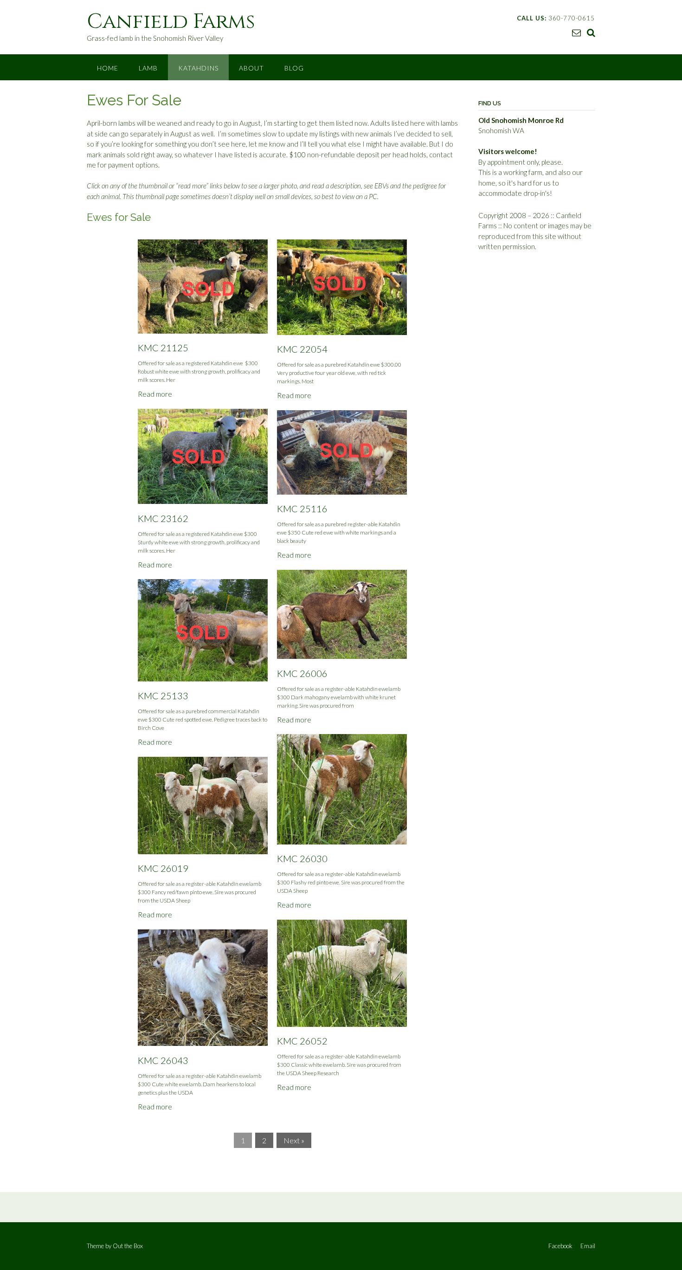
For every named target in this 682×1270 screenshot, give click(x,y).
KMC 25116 (302, 508)
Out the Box (128, 1246)
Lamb (148, 68)
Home (107, 68)
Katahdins (198, 68)
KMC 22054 (302, 349)
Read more (155, 394)
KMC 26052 (302, 1040)
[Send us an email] (576, 32)
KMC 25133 (163, 695)
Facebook (560, 1246)
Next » (293, 1140)
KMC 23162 (163, 518)
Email (587, 1246)
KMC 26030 (302, 858)
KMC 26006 (302, 673)
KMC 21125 (163, 347)
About (251, 68)
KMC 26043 (163, 1060)
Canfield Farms (171, 21)
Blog (294, 68)
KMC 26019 (163, 868)
